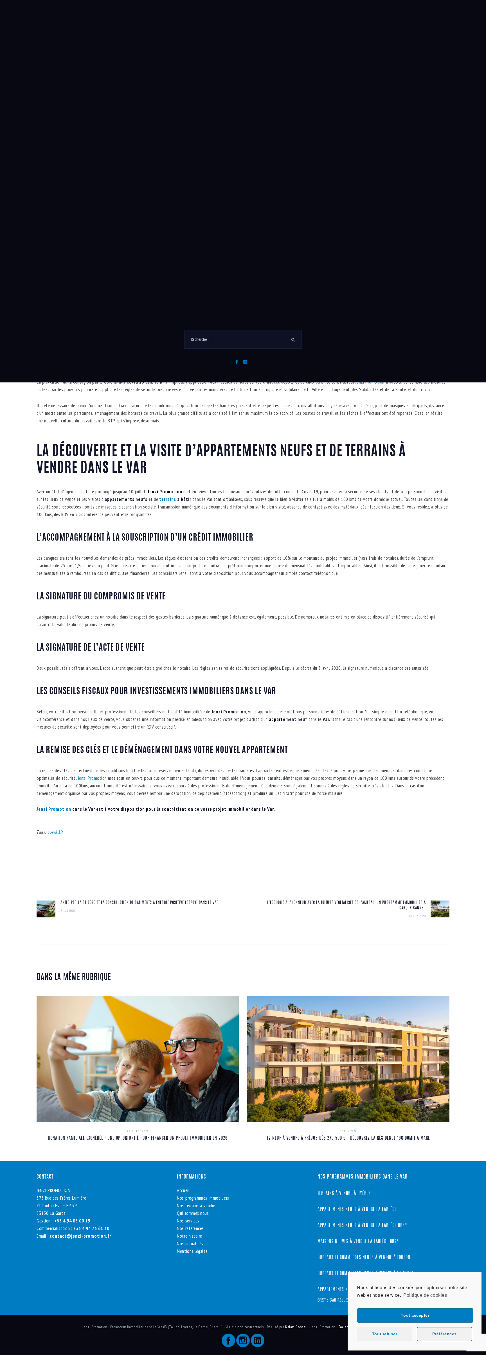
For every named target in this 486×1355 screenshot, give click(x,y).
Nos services (188, 1221)
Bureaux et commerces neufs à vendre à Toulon (365, 1257)
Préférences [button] (444, 1334)
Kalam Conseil (297, 1326)
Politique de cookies (425, 1295)
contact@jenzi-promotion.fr (80, 1236)
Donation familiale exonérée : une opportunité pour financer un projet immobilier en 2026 (138, 1138)
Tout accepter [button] (415, 1315)
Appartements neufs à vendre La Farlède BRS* (362, 1225)
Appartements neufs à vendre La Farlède (357, 1209)
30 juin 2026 (348, 1131)
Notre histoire (189, 1236)
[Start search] (293, 344)
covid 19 (55, 832)
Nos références (190, 1228)
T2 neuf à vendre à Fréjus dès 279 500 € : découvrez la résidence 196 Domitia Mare (348, 1138)
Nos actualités (190, 1243)
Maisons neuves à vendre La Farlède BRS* (358, 1241)
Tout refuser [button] (384, 1334)
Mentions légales (192, 1251)
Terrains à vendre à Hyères (344, 1193)
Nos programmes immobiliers (203, 1198)
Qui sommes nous (193, 1213)
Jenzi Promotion (92, 778)
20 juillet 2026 (137, 1131)
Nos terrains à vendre (196, 1205)
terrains (167, 499)
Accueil (183, 1190)
